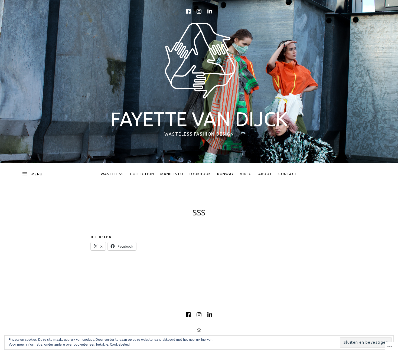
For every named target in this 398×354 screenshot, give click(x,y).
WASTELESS (112, 174)
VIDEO (246, 174)
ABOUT (265, 174)
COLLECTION (142, 174)
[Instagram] (199, 11)
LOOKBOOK (200, 174)
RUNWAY (225, 174)
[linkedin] (210, 11)
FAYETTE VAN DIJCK (199, 119)
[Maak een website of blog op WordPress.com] (199, 330)
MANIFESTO (171, 174)
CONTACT (287, 174)
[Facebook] (188, 11)
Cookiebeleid (120, 344)
